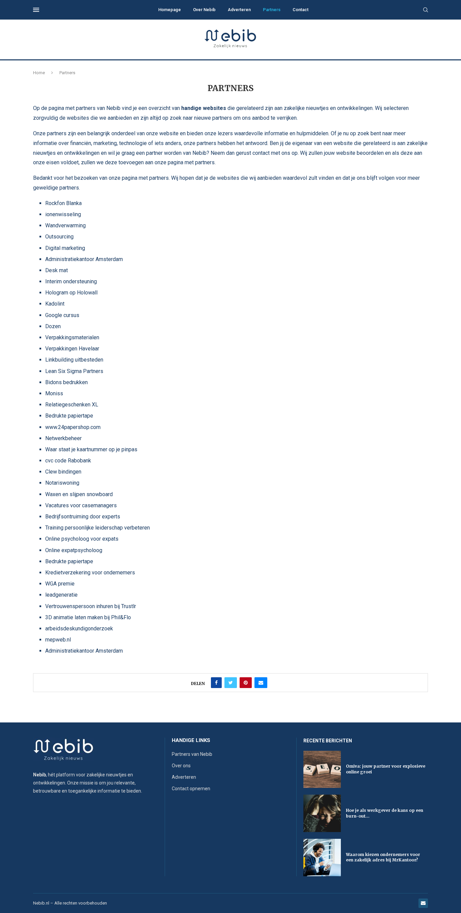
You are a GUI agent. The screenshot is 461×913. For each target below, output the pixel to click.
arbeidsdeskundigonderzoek (79, 628)
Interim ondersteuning (71, 281)
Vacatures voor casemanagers (81, 505)
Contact (300, 9)
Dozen (53, 326)
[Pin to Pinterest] (246, 682)
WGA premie (60, 583)
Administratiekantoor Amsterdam (84, 259)
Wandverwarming (65, 225)
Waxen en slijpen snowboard (79, 494)
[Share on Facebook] (216, 682)
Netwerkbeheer (63, 438)
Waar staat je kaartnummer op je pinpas (91, 449)
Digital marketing (65, 248)
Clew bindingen (63, 471)
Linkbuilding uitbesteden (74, 359)
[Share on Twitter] (230, 682)
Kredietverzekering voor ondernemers (90, 572)
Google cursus (62, 315)
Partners (271, 9)
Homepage (169, 9)
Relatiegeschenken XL (71, 404)
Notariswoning (62, 483)
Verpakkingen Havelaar (72, 348)
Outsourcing (59, 236)
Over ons (181, 765)
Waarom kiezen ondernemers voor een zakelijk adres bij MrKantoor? (383, 857)
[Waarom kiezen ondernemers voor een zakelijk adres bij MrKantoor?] (322, 857)
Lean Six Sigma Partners (74, 371)
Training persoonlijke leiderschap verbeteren (97, 527)
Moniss (54, 393)
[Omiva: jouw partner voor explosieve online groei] (322, 769)
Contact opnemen (191, 788)
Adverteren (239, 9)
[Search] (425, 10)
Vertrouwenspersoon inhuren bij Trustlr (90, 606)
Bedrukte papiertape (69, 415)
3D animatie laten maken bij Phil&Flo (88, 617)
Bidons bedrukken (66, 382)
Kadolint (54, 304)
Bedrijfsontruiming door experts (82, 516)
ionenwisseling (63, 214)
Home (39, 72)
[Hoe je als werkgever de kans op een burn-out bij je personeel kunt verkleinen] (322, 813)
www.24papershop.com (73, 427)
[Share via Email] (260, 682)
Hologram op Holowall (71, 292)
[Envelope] (423, 903)
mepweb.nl (58, 639)
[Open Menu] (36, 10)
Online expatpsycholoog (73, 550)
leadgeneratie (61, 595)
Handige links (191, 740)
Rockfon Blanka (63, 203)
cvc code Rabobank (68, 460)
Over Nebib (204, 9)
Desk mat (56, 270)
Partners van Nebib (192, 754)
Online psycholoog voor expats (81, 539)
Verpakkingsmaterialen (72, 337)
